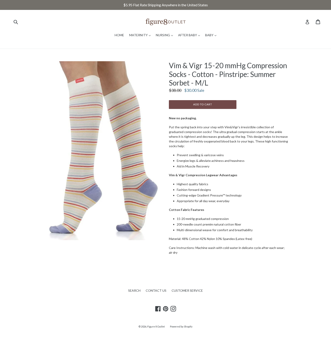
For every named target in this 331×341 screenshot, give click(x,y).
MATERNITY (141, 35)
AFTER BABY (190, 35)
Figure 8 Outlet (156, 326)
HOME (119, 35)
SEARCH (134, 290)
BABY (212, 35)
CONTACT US (156, 290)
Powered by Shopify (181, 326)
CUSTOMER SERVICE (187, 290)
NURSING (165, 35)
